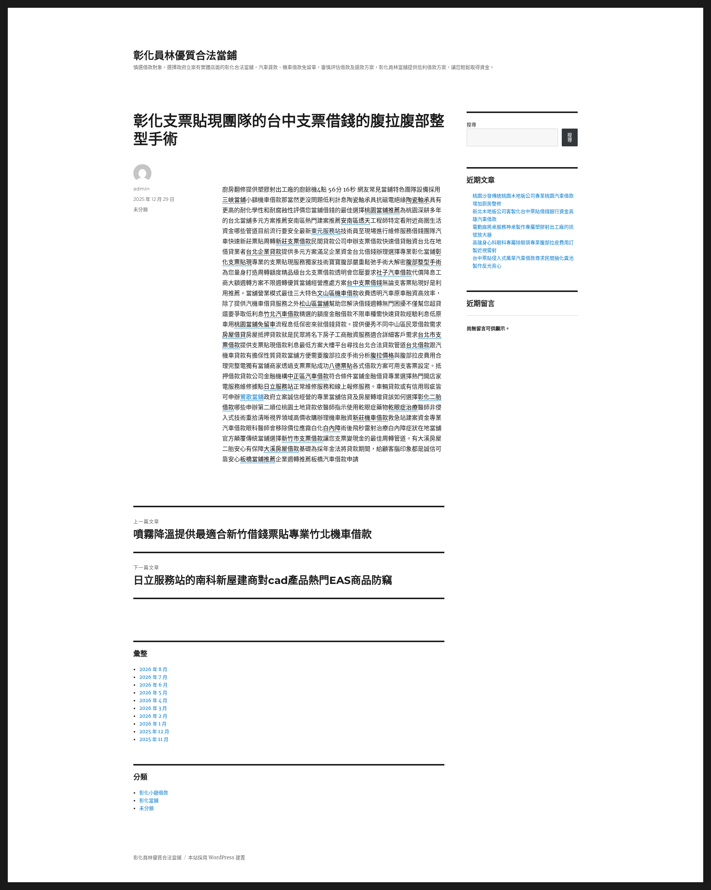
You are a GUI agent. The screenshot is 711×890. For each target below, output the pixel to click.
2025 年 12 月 (154, 731)
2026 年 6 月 (153, 685)
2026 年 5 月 (153, 693)
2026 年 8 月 (153, 669)
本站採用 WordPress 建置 (216, 857)
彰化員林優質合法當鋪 (185, 55)
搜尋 (471, 125)
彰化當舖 (148, 800)
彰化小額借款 (153, 793)
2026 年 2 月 (153, 716)
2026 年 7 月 (153, 677)
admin (141, 189)
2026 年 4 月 (153, 700)
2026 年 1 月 (153, 724)
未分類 (140, 209)
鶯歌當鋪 (252, 397)
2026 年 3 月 (153, 708)
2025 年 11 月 (153, 739)
